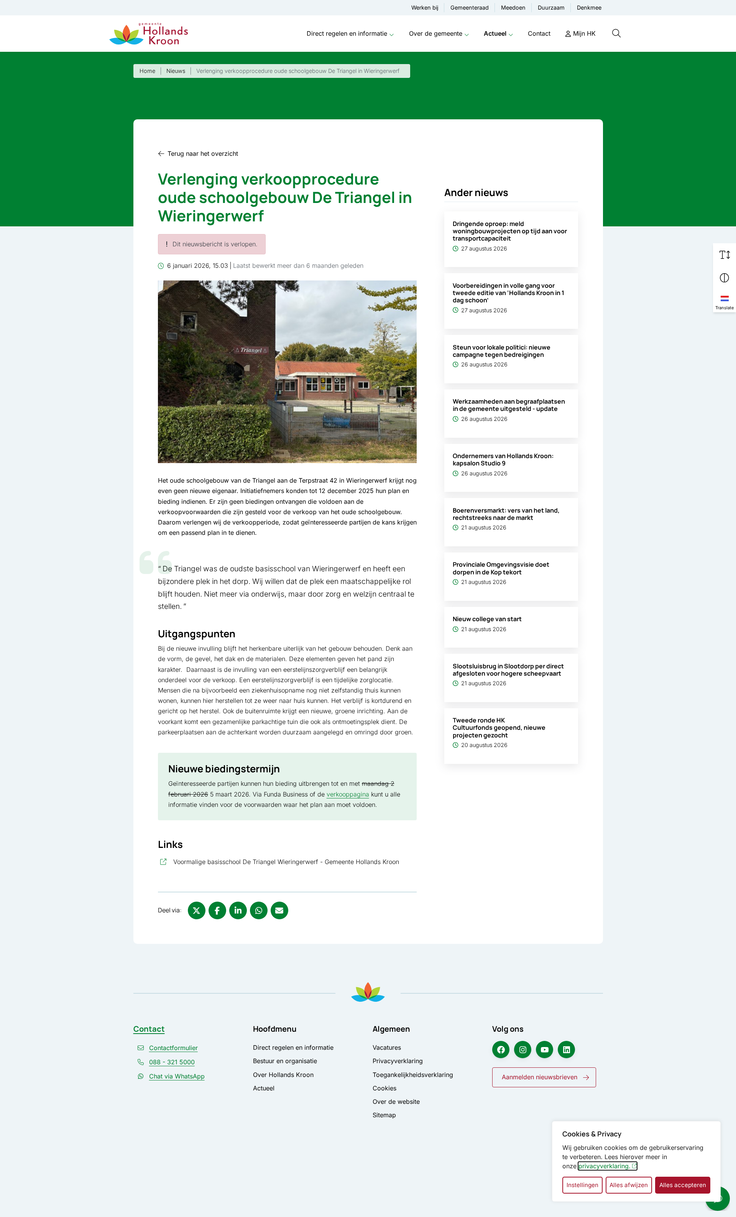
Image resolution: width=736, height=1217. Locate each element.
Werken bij (424, 7)
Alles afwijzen (629, 1185)
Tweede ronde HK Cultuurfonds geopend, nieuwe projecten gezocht (499, 727)
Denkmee (589, 7)
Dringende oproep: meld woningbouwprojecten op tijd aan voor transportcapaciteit (510, 230)
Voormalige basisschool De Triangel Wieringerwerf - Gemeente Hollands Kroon (295, 862)
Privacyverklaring (398, 1061)
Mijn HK (584, 33)
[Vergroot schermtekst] (724, 254)
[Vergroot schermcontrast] (724, 277)
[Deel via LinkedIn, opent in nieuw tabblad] (238, 910)
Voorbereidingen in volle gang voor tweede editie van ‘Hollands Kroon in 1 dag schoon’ (508, 292)
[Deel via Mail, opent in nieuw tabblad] (279, 910)
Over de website (396, 1101)
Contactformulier (173, 1048)
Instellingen (582, 1185)
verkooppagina (348, 794)
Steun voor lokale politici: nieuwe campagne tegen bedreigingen (501, 351)
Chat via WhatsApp (177, 1076)
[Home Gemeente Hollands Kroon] (148, 34)
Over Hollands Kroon (283, 1074)
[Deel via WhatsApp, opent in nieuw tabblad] (259, 910)
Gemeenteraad (469, 7)
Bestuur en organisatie (285, 1061)
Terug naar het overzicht (203, 153)
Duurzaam (551, 7)
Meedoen (513, 7)
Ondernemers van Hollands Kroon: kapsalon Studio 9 (503, 459)
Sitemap (384, 1115)
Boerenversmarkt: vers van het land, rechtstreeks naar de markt (506, 514)
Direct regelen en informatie (347, 33)
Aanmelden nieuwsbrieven (539, 1077)
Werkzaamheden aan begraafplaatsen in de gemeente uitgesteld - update (509, 405)
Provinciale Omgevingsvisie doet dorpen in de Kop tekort (501, 568)
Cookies (384, 1088)
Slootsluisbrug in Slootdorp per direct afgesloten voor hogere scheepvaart (508, 670)
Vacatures (387, 1047)
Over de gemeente (435, 33)
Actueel (495, 33)
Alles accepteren (682, 1185)
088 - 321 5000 (172, 1062)
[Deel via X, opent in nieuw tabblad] (196, 910)
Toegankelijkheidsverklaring (413, 1074)
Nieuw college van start (487, 619)
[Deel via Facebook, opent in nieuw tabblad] (217, 910)
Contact (539, 33)
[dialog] (636, 1161)
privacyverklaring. (604, 1166)
